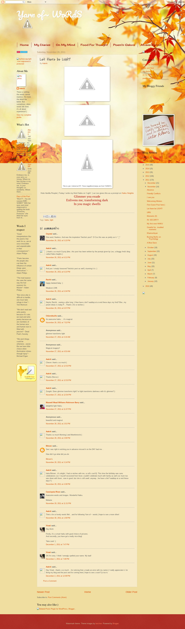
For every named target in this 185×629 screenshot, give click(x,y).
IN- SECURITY (153, 220)
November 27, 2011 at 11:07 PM (58, 409)
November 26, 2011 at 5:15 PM (58, 240)
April (149, 270)
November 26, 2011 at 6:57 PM (58, 308)
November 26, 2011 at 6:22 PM (58, 272)
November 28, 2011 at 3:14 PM (58, 462)
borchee (99, 623)
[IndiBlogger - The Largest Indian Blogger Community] (26, 381)
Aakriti (44, 63)
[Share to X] (49, 216)
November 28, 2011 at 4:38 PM (58, 484)
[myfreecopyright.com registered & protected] (24, 64)
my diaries (147, 71)
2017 (147, 157)
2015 (147, 165)
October (150, 248)
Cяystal (49, 234)
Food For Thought (94, 45)
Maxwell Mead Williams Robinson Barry (62, 402)
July (149, 259)
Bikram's (49, 459)
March (150, 274)
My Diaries (42, 45)
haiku (47, 220)
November (151, 187)
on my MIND (147, 75)
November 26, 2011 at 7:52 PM (58, 322)
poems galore (148, 78)
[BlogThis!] (47, 216)
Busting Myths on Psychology (154, 238)
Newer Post (43, 592)
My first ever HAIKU (155, 224)
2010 (147, 286)
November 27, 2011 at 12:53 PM (58, 366)
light (51, 220)
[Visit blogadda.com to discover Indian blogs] (22, 52)
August (150, 255)
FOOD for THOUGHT (151, 65)
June (149, 263)
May (149, 266)
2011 (147, 180)
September (152, 251)
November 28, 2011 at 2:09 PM (58, 438)
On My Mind (65, 45)
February (151, 278)
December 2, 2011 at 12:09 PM (58, 576)
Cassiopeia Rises (53, 492)
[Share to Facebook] (52, 216)
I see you (150, 197)
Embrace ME (29, 164)
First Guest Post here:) (156, 205)
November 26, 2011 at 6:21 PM (58, 257)
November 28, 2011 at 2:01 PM (58, 424)
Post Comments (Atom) (57, 597)
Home (24, 45)
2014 (147, 169)
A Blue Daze (152, 243)
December (151, 183)
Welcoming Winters (154, 201)
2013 (147, 172)
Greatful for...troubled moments (155, 228)
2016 (147, 161)
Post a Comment (49, 581)
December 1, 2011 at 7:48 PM (57, 559)
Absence (29, 132)
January (150, 281)
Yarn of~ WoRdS (49, 14)
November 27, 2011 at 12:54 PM (58, 395)
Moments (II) (152, 216)
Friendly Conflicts (154, 194)
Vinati (48, 526)
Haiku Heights (128, 193)
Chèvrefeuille (51, 316)
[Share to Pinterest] (54, 216)
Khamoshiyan (152, 233)
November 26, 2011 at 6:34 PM (58, 291)
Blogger (116, 623)
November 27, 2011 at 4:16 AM (58, 337)
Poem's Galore (124, 45)
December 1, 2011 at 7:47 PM (57, 544)
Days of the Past (23, 196)
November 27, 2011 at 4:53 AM (58, 351)
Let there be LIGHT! (155, 209)
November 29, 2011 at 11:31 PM (58, 503)
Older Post (131, 592)
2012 (147, 176)
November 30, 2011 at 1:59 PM (58, 518)
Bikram (49, 446)
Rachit (48, 280)
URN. (149, 212)
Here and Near (148, 68)
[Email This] (44, 216)
